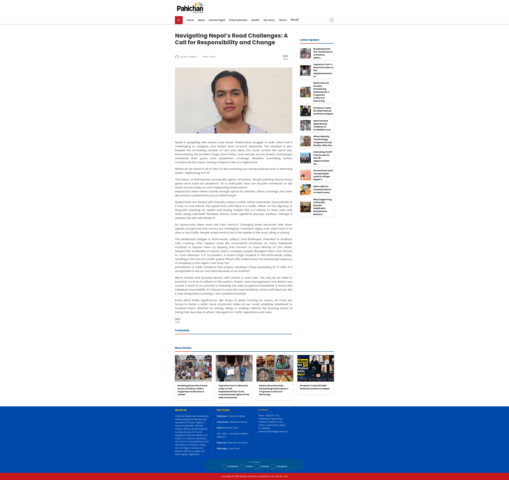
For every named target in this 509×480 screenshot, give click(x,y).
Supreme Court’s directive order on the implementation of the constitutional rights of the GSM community (233, 391)
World (282, 20)
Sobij (285, 476)
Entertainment (238, 20)
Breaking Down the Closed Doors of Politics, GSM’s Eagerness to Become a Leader (192, 390)
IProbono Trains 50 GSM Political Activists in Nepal (314, 387)
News (201, 20)
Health (255, 20)
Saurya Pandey (188, 56)
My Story (269, 20)
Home (190, 20)
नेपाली (294, 20)
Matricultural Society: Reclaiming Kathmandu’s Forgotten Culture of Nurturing (273, 390)
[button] (179, 20)
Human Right (217, 20)
